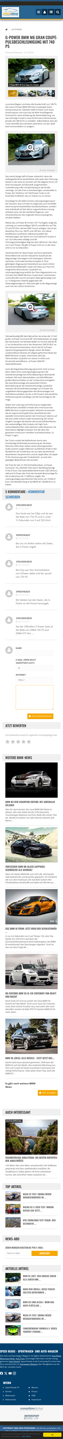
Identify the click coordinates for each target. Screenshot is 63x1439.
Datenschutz (10, 1399)
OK (52, 1434)
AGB (33, 1395)
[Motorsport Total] (31, 1417)
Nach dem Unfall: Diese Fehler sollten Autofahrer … (39, 1291)
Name (19, 648)
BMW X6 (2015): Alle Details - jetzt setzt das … (30, 1058)
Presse (34, 1391)
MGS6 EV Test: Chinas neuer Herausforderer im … (37, 1196)
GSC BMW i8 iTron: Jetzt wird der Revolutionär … (31, 930)
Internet (21, 675)
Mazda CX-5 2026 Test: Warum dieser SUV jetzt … (38, 1209)
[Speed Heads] (10, 12)
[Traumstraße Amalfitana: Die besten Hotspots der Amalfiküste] (31, 1136)
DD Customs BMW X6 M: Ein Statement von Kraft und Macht (30, 994)
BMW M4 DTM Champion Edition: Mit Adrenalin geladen (30, 803)
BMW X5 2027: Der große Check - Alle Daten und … (40, 1277)
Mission (34, 1387)
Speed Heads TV (12, 1387)
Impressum (36, 1399)
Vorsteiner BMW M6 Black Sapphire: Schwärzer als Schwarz (25, 868)
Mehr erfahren (26, 1436)
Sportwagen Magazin (29, 1364)
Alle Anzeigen (49, 1092)
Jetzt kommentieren (42, 716)
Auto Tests (20, 1358)
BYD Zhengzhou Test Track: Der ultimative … (39, 1222)
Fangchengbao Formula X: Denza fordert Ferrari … (40, 1330)
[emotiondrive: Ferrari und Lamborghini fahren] (31, 1409)
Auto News (56, 1355)
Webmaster (10, 1395)
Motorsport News (7, 1358)
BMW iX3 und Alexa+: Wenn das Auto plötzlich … (38, 1304)
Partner (8, 1391)
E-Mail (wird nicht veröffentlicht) (26, 661)
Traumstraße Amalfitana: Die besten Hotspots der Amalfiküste (31, 1159)
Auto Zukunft (14, 1361)
